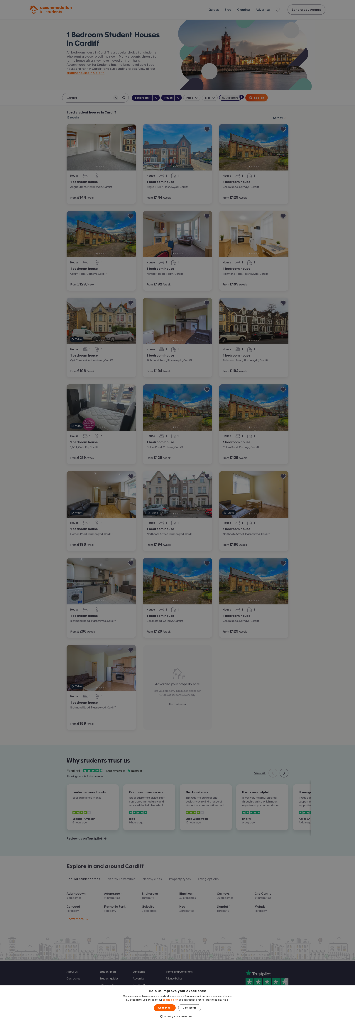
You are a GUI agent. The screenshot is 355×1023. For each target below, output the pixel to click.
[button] (177, 1016)
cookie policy (170, 1000)
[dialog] (177, 1004)
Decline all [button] (190, 1008)
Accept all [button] (164, 1008)
